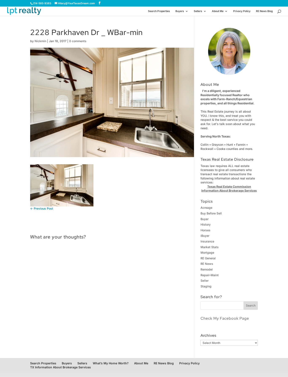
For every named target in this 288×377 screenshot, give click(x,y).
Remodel (207, 269)
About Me (217, 11)
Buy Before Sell (211, 213)
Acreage (206, 207)
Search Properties (159, 11)
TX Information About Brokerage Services (60, 367)
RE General (208, 258)
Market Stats (210, 247)
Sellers (198, 11)
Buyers (179, 11)
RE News (207, 263)
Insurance (207, 241)
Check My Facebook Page (225, 318)
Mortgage (207, 252)
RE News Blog (264, 11)
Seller (205, 280)
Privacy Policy (241, 11)
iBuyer (205, 235)
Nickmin (40, 41)
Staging (206, 286)
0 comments (77, 41)
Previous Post (41, 208)
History (206, 224)
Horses (205, 230)
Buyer (205, 219)
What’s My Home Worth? (111, 363)
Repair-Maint (210, 275)
